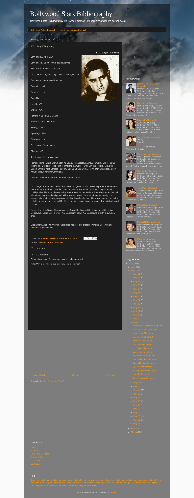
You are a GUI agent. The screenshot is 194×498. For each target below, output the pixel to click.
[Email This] (85, 238)
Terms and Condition (40, 454)
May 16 (137, 386)
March (134, 432)
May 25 (137, 296)
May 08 (137, 401)
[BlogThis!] (87, 238)
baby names (109, 483)
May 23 (137, 304)
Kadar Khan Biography (143, 333)
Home (75, 375)
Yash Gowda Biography (147, 188)
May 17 (137, 383)
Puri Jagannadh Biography (149, 154)
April (133, 428)
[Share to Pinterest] (95, 238)
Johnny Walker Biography (144, 370)
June (133, 267)
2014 (131, 264)
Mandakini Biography (146, 239)
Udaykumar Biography (143, 352)
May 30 (137, 278)
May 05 (137, 409)
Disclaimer (35, 460)
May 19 (137, 319)
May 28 (137, 285)
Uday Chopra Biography (143, 337)
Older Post (112, 375)
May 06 (137, 405)
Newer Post (38, 375)
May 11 (136, 390)
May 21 (137, 311)
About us (35, 450)
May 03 (137, 416)
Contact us (35, 464)
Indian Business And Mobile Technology (86, 483)
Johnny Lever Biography (144, 378)
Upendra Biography (141, 374)
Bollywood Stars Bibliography (71, 13)
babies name (122, 483)
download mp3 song (40, 480)
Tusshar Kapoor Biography (145, 329)
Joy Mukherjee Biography (144, 363)
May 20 (137, 315)
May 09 (137, 398)
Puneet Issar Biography (147, 205)
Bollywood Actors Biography (44, 29)
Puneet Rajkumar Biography (150, 222)
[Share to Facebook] (93, 238)
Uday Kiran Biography (142, 344)
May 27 (137, 289)
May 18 (137, 322)
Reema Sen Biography (147, 171)
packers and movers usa (139, 483)
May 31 (137, 274)
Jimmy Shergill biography (148, 137)
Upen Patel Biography (142, 367)
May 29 (137, 281)
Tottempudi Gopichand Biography (148, 326)
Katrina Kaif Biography (147, 120)
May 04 (137, 412)
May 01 (137, 424)
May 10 (137, 394)
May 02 (137, 420)
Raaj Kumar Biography (147, 103)
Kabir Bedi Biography (142, 341)
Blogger (113, 492)
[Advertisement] (75, 352)
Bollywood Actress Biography (74, 29)
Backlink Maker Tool (93, 485)
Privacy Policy (37, 457)
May (133, 271)
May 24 (137, 300)
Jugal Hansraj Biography (144, 356)
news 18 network (59, 485)
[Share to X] (90, 238)
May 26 (137, 293)
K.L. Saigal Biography (142, 348)
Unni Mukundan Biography (145, 359)
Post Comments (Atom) (53, 381)
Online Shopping (75, 485)
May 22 (137, 307)
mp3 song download (58, 483)
